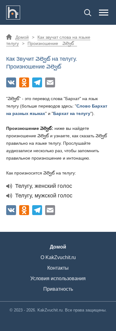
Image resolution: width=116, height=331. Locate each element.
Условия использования (58, 278)
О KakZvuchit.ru (58, 257)
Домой (22, 37)
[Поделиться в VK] (11, 82)
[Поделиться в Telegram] (37, 82)
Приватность (58, 289)
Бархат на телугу (71, 113)
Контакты (58, 268)
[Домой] (13, 12)
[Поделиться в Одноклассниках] (24, 82)
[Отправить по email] (50, 82)
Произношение (51, 43)
